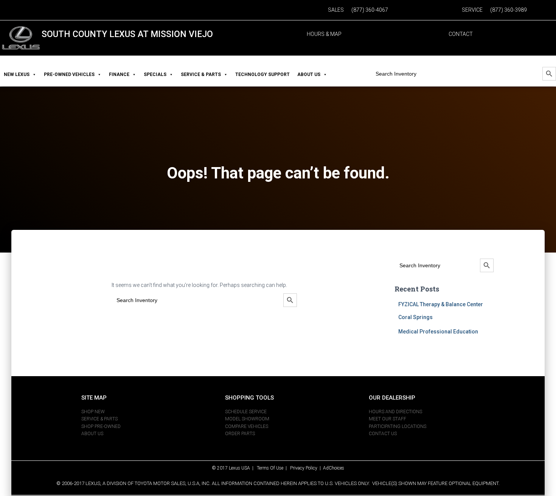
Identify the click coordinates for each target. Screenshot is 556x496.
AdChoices (333, 468)
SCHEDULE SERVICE (246, 411)
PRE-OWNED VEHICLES (69, 74)
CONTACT (461, 34)
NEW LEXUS (17, 74)
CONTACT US (383, 433)
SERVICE (472, 10)
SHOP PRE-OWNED (101, 426)
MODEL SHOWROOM (247, 419)
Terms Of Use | (273, 468)
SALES (336, 10)
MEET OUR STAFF (387, 419)
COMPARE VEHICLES (246, 426)
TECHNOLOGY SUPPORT (262, 74)
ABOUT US (308, 74)
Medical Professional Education (438, 332)
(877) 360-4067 (369, 10)
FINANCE (119, 74)
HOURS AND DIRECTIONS (395, 411)
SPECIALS (155, 74)
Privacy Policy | (306, 468)
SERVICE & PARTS (201, 74)
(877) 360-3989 (508, 10)
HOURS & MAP (324, 34)
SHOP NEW (93, 411)
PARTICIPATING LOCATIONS (397, 426)
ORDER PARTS (240, 433)
